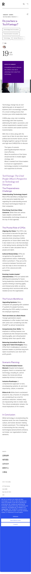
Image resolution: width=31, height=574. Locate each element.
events (11, 14)
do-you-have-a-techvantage (11, 16)
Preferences (15, 516)
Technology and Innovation (11, 29)
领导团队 (5, 460)
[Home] (6, 4)
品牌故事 (5, 456)
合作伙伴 (5, 464)
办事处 (4, 472)
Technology (7, 38)
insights (5, 14)
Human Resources (19, 38)
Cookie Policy (4, 509)
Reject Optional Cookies (15, 520)
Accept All (15, 524)
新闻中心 (5, 468)
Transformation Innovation (11, 33)
